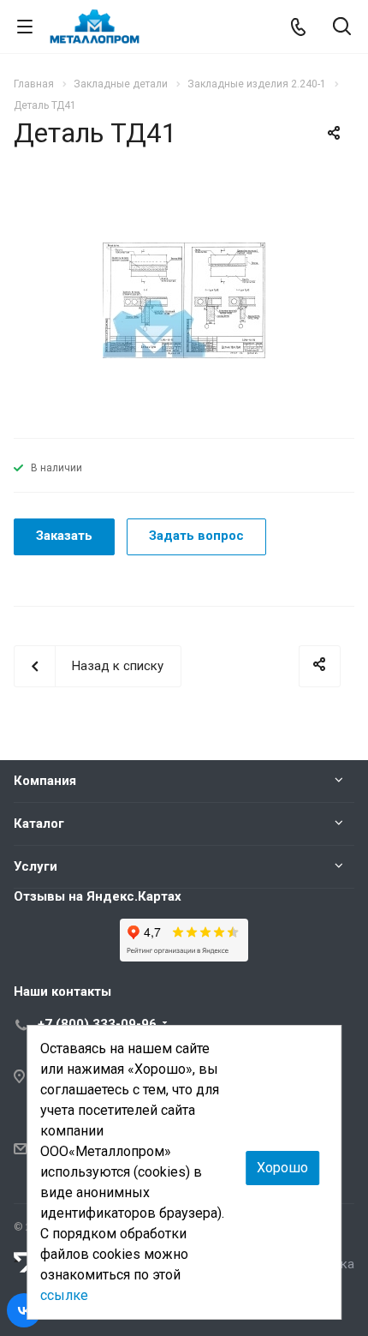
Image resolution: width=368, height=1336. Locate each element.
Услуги (35, 866)
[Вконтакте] (24, 1310)
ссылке (64, 1295)
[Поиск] (342, 28)
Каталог (39, 823)
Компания (45, 780)
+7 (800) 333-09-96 (97, 1024)
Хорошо (282, 1167)
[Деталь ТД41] (184, 300)
